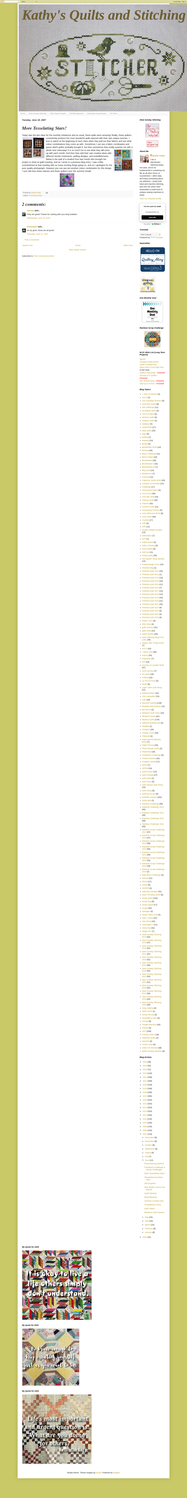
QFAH (144, 765)
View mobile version (77, 250)
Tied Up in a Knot (147, 384)
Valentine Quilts (149, 1038)
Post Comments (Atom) (44, 256)
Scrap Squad (147, 905)
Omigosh (146, 729)
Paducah (146, 736)
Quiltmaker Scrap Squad (96, 113)
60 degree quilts (149, 411)
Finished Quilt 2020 (150, 601)
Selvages (146, 911)
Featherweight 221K (150, 564)
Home (22, 113)
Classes (145, 503)
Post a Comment (32, 240)
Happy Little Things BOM (153, 643)
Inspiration (146, 658)
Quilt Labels (149, 1208)
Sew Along (146, 921)
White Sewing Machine (152, 1051)
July (147, 1156)
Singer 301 (146, 931)
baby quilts (146, 431)
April (147, 1221)
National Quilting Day (151, 723)
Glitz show (146, 624)
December (149, 1137)
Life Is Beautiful (148, 696)
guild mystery (147, 627)
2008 (145, 1130)
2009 (145, 1126)
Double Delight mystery (152, 530)
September (150, 1149)
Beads (145, 444)
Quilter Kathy (158, 156)
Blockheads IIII (148, 467)
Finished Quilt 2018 (150, 594)
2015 (145, 1104)
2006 (145, 1237)
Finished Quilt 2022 (150, 607)
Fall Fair (145, 552)
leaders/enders (148, 693)
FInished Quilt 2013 (150, 578)
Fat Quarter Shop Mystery (153, 559)
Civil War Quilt (148, 497)
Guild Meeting (150, 1193)
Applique (146, 424)
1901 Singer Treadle (58, 113)
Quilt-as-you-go (148, 794)
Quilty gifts (146, 800)
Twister (145, 1028)
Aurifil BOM (147, 427)
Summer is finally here (154, 1201)
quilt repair (146, 778)
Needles (145, 726)
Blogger (116, 1473)
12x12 (144, 397)
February (149, 1228)
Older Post (128, 245)
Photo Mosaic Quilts (150, 748)
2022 (145, 1077)
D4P (144, 523)
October (148, 1145)
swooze (30, 210)
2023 (145, 1073)
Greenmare (32, 227)
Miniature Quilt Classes (154, 1212)
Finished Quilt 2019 (150, 598)
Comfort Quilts (148, 507)
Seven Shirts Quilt (150, 915)
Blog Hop (146, 470)
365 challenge (148, 407)
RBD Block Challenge (151, 875)
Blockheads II (148, 464)
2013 (145, 1111)
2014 (145, 1107)
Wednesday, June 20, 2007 (38, 218)
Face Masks (147, 549)
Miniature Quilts (149, 716)
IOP (143, 662)
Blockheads (147, 460)
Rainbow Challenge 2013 (153, 807)
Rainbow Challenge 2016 (153, 824)
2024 (145, 1069)
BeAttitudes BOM (149, 447)
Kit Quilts (146, 674)
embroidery (147, 536)
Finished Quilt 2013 (150, 574)
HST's (144, 649)
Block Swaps (147, 457)
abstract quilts (148, 417)
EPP (144, 539)
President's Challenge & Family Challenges (154, 1168)
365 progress (150, 1183)
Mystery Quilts (148, 719)
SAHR (144, 885)
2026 (145, 1062)
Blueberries (147, 474)
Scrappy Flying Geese (149, 362)
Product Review (149, 758)
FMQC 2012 (147, 621)
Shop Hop (146, 928)
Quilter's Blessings (148, 373)
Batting (145, 437)
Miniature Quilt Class (151, 713)
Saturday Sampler (150, 891)
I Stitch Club (147, 652)
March (148, 1225)
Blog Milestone (150, 1197)
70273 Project (148, 414)
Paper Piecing (148, 745)
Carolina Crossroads (151, 483)
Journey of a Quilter (148, 375)
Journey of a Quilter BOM (153, 665)
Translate (159, 237)
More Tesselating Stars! (154, 1173)
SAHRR (145, 888)
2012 (145, 1115)
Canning (145, 477)
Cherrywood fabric (150, 490)
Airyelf (98, 1473)
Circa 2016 (146, 493)
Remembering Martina (154, 1163)
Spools (143, 359)
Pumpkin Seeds (149, 762)
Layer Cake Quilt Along (152, 687)
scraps (145, 908)
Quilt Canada (147, 775)
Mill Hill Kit (146, 710)
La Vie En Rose (149, 681)
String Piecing (148, 1015)
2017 (145, 1096)
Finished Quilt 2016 (150, 588)
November (149, 1141)
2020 (145, 1085)
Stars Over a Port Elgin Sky (151, 367)
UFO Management (76, 113)
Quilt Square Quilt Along (152, 785)
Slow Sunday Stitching (37, 113)
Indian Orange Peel (148, 364)
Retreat (145, 878)
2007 (145, 1134)
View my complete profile (150, 199)
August (148, 1153)
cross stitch (147, 517)
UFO (144, 1031)
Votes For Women (150, 1048)
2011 (145, 1119)
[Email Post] (46, 193)
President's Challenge (151, 755)
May (147, 1217)
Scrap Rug (146, 901)
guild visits (146, 631)
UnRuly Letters (148, 1035)
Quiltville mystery (149, 797)
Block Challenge (149, 454)
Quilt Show (146, 782)
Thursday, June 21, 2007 (37, 234)
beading (145, 440)
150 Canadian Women (151, 401)
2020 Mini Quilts (149, 404)
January (148, 1232)
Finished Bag (147, 568)
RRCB (145, 881)
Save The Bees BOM (151, 895)
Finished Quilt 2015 (150, 584)
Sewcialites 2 (147, 925)
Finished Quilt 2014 (150, 581)
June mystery (148, 671)
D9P (144, 527)
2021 (145, 1081)
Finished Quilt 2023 (150, 611)
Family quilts (147, 555)
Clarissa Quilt (148, 500)
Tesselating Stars (35, 195)
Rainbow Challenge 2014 (153, 813)
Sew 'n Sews (147, 918)
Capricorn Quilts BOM (151, 480)
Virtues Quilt (147, 1044)
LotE (144, 700)
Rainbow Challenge (150, 804)
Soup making (147, 1008)
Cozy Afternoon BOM (151, 513)
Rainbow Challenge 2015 (153, 818)
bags (144, 434)
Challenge (146, 487)
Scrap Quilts (147, 898)
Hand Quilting (148, 634)
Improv (145, 655)
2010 (145, 1123)
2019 (145, 1088)
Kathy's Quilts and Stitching (104, 15)
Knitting (145, 677)
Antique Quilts (148, 421)
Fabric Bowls (147, 542)
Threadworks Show (152, 1205)
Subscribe (152, 217)
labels (144, 684)
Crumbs (145, 520)
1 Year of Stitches (149, 394)
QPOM (145, 768)
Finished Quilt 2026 (150, 617)
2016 (145, 1100)
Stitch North (147, 1011)
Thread (145, 1021)
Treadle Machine (149, 1025)
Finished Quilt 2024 (150, 614)
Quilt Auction (147, 772)
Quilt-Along (147, 791)
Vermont (145, 1041)
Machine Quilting (149, 703)
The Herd (113, 113)
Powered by (147, 224)
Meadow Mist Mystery (151, 706)
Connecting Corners (150, 510)
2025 (145, 1066)
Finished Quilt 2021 (150, 604)
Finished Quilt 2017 (150, 591)
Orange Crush (148, 733)
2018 (145, 1092)
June (147, 1160)
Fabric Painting (148, 545)
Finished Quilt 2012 (150, 571)
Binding (145, 450)
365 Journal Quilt (147, 381)
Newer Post (28, 245)
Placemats (146, 752)
